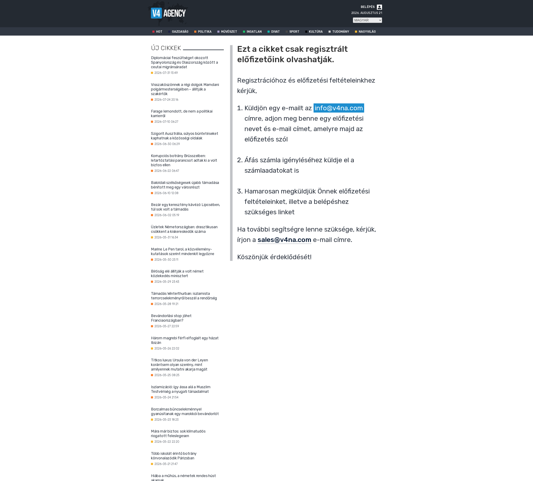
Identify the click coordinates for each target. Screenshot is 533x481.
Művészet (229, 31)
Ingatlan (254, 31)
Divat (275, 31)
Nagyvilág (367, 31)
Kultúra (316, 31)
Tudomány (340, 31)
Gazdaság (180, 31)
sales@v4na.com (284, 240)
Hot (159, 31)
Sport (294, 31)
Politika (205, 31)
